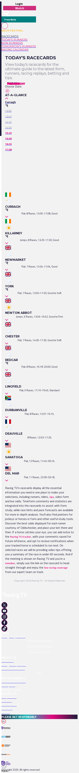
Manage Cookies (11, 690)
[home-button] (5, 13)
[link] (18, 36)
